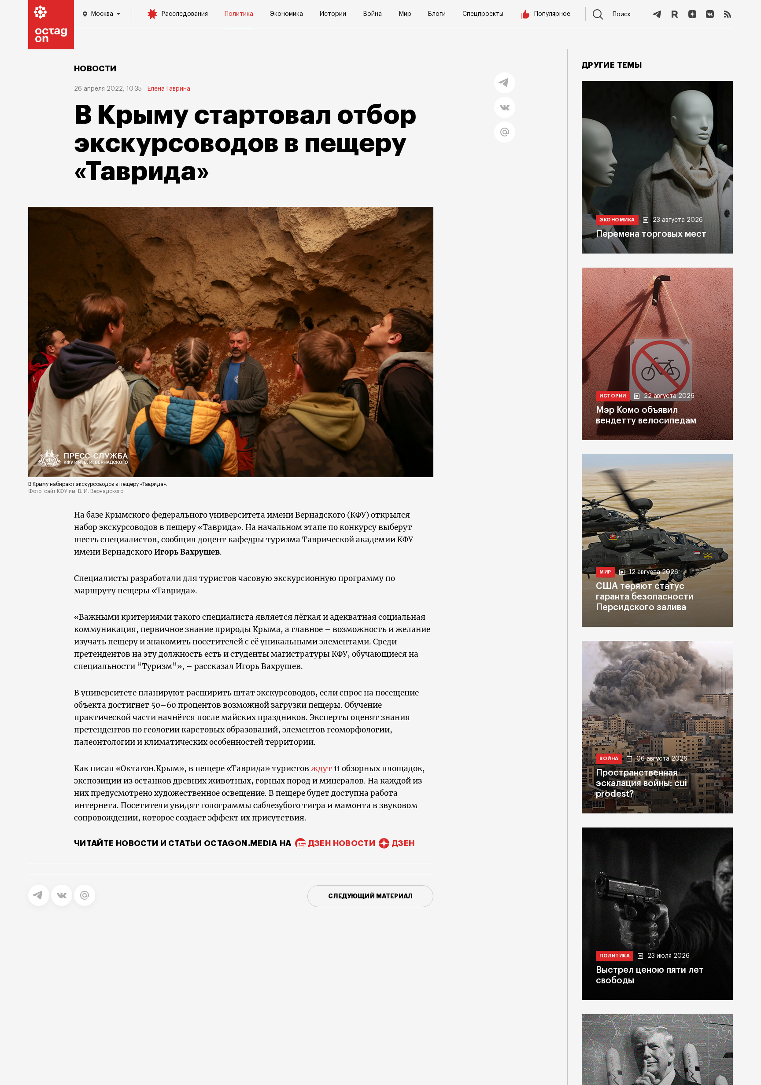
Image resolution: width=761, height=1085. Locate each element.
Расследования (184, 14)
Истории (333, 14)
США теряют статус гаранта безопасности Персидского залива (645, 597)
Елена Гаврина (168, 89)
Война (372, 14)
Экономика (286, 14)
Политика (239, 14)
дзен (403, 843)
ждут (321, 768)
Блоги (437, 14)
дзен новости (341, 843)
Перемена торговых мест (651, 234)
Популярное (552, 14)
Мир (405, 14)
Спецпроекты (482, 14)
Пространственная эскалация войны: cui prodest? (641, 783)
